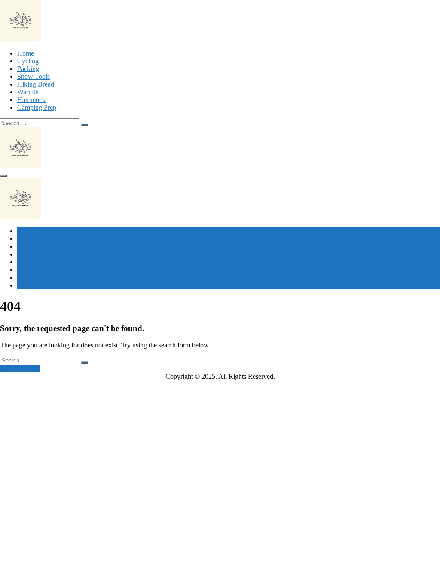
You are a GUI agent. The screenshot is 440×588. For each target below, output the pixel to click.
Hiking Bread (35, 84)
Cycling (28, 61)
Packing (28, 68)
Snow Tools (33, 76)
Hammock (31, 99)
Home (25, 53)
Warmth (28, 92)
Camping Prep (36, 107)
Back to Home (20, 368)
